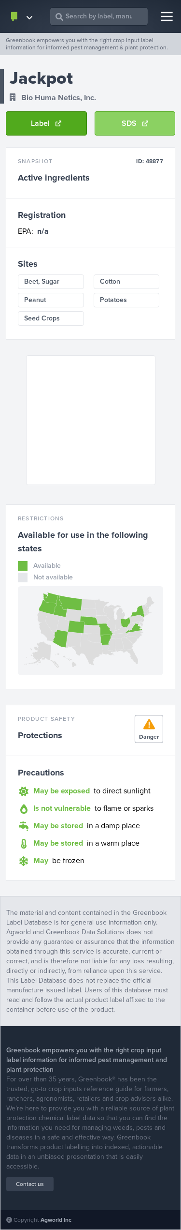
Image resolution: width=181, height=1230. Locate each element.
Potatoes (113, 300)
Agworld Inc (56, 1219)
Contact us (30, 1184)
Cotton (110, 281)
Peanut (35, 300)
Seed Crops (42, 318)
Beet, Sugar (41, 281)
